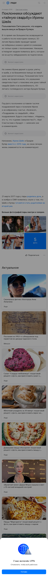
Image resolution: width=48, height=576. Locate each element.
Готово (24, 572)
